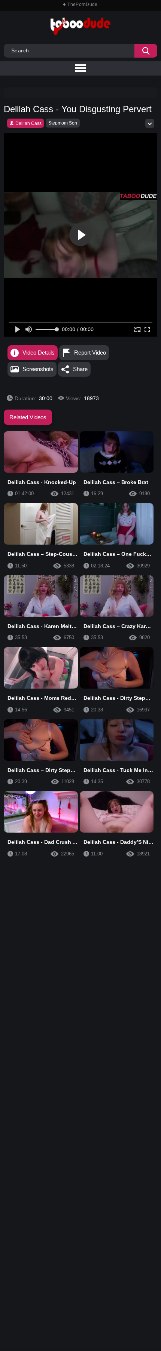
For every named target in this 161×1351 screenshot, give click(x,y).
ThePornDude (82, 4)
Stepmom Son (62, 123)
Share (80, 369)
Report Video (90, 352)
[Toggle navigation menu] (80, 68)
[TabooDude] (138, 196)
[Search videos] (145, 51)
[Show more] (149, 123)
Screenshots (38, 369)
